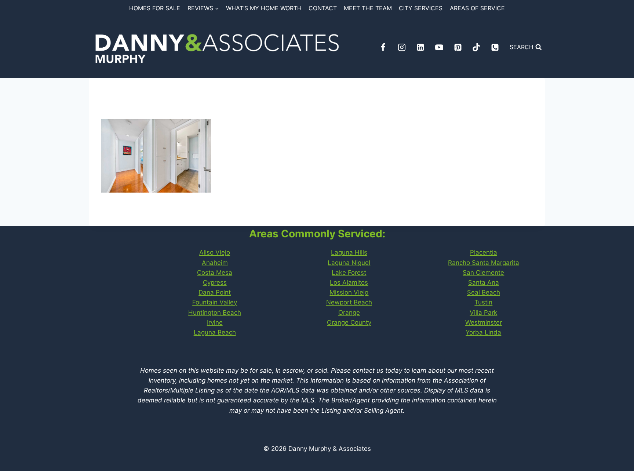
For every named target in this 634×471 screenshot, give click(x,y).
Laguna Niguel (349, 262)
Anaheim (215, 262)
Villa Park (483, 312)
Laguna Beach (215, 332)
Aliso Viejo (214, 252)
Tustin (483, 302)
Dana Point (214, 292)
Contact (323, 8)
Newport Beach (349, 302)
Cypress (215, 282)
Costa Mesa (214, 272)
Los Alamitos (349, 282)
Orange (349, 312)
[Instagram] (402, 47)
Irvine (215, 322)
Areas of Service (477, 8)
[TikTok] (476, 47)
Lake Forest (349, 272)
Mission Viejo (348, 292)
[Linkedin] (420, 47)
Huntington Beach (214, 312)
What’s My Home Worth (264, 8)
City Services (420, 8)
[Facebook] (383, 47)
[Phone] (495, 47)
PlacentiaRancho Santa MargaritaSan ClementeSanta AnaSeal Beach (483, 272)
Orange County (349, 322)
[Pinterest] (458, 47)
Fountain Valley (214, 302)
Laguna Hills (349, 252)
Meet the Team (368, 8)
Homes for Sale (154, 8)
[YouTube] (439, 47)
